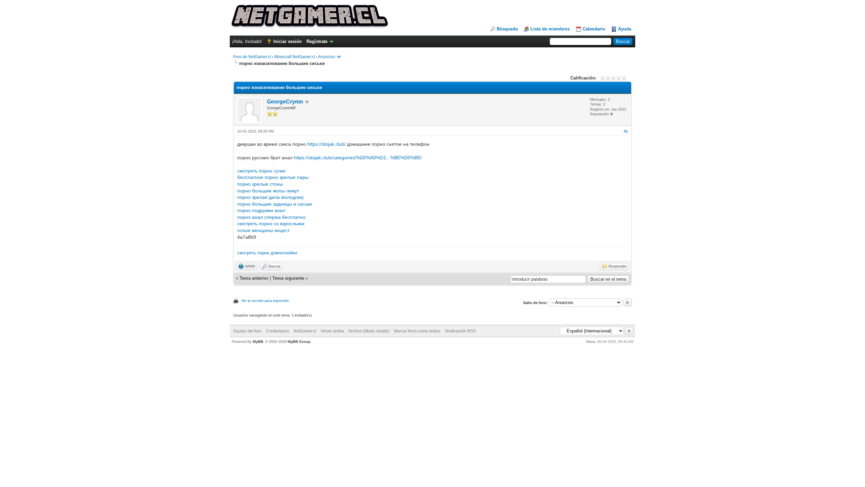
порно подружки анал (261, 210)
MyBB (258, 342)
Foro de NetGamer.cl (252, 56)
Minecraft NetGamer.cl (294, 56)
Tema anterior (254, 278)
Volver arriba (332, 331)
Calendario (594, 28)
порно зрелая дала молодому (270, 197)
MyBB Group (299, 342)
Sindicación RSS (460, 331)
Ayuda (624, 28)
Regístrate (316, 41)
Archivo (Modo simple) (369, 331)
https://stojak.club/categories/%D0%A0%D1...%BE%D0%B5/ (358, 157)
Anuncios (326, 56)
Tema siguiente (288, 278)
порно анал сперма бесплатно (271, 217)
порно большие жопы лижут (268, 190)
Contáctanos (277, 331)
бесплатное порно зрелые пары (272, 177)
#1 (626, 131)
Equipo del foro (247, 331)
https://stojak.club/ (326, 144)
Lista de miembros (550, 28)
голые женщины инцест (263, 230)
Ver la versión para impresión (265, 301)
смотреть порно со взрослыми (270, 223)
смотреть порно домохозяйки (267, 252)
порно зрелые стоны (260, 184)
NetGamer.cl (305, 331)
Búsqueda (507, 28)
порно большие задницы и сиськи (274, 204)
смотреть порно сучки (261, 170)
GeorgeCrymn (285, 102)
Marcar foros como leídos (417, 331)
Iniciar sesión (287, 41)
